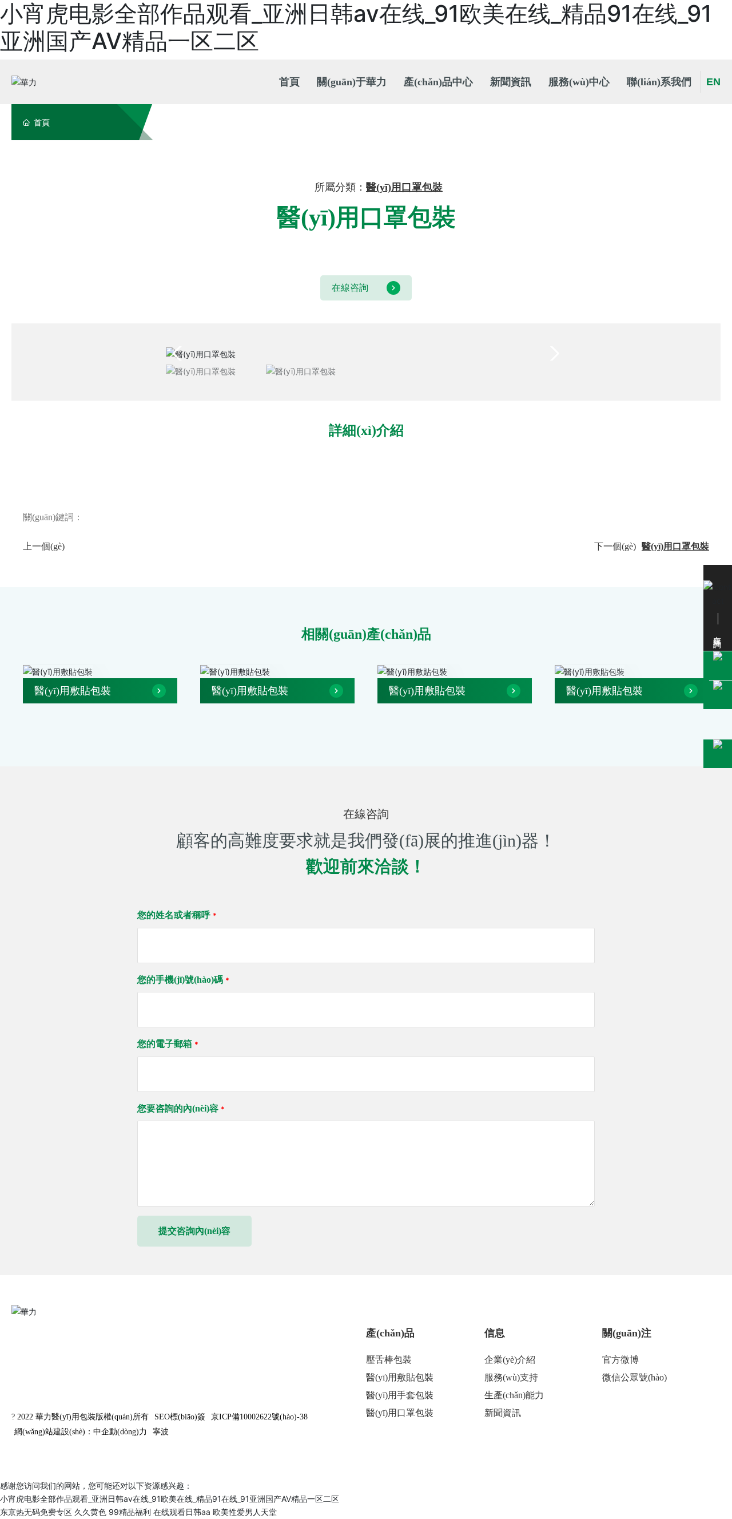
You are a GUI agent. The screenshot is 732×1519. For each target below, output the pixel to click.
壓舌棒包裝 (389, 1359)
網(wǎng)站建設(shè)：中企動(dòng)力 (80, 1431)
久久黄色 (90, 1512)
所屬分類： (340, 187)
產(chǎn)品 (390, 1333)
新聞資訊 (502, 1413)
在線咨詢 (350, 287)
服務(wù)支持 (511, 1377)
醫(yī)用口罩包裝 (404, 187)
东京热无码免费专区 (36, 1512)
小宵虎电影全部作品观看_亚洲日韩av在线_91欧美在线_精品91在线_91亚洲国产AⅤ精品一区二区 (169, 1499)
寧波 (161, 1431)
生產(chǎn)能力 (514, 1395)
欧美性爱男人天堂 (245, 1512)
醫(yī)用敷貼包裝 (72, 691)
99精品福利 (130, 1512)
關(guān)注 (626, 1333)
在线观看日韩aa (181, 1512)
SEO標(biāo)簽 (179, 1417)
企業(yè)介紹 (509, 1359)
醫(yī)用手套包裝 (399, 1395)
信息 (494, 1333)
